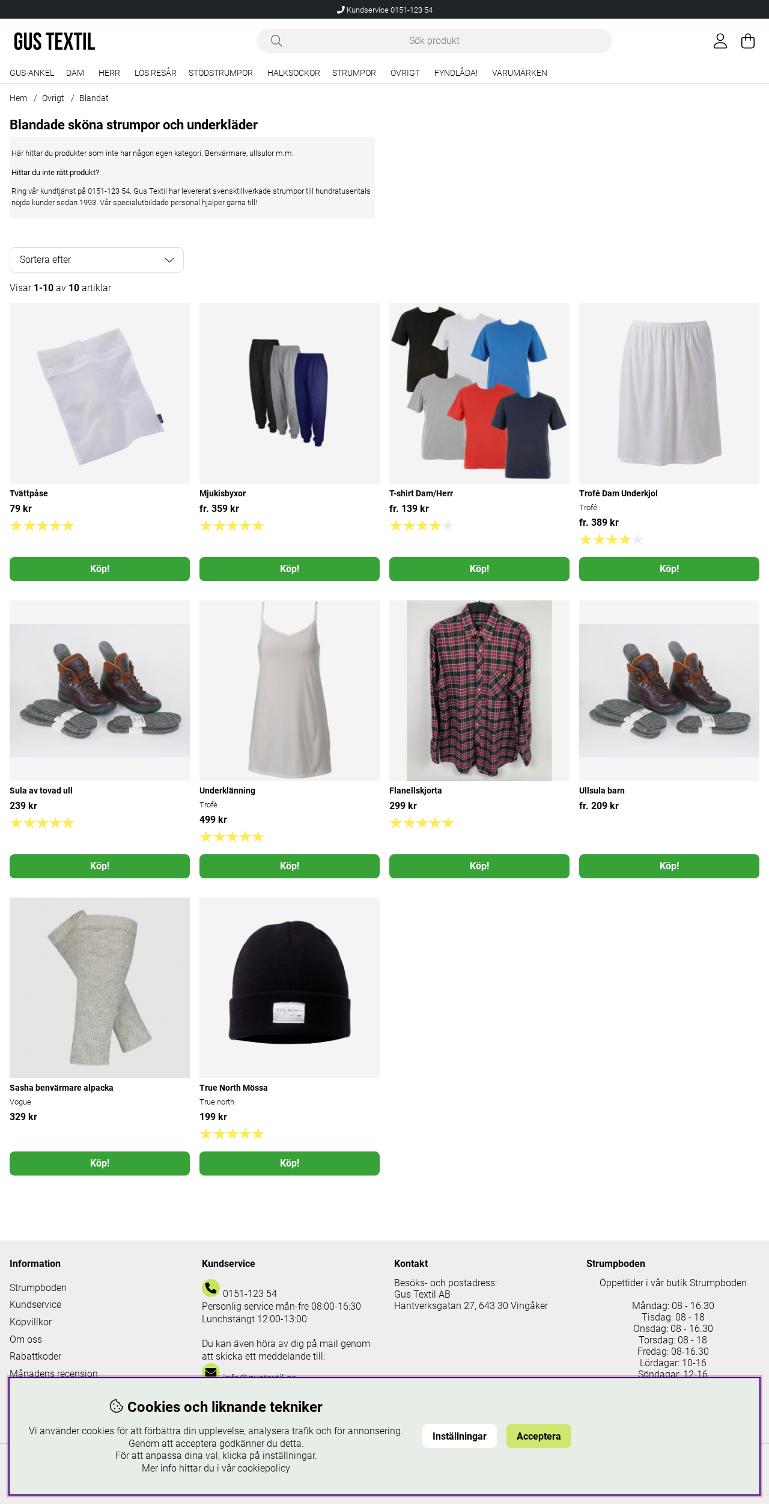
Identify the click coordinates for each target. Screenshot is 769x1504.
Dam (75, 73)
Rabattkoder (35, 1356)
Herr (109, 73)
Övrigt (405, 73)
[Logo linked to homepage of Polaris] (55, 41)
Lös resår (156, 73)
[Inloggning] (720, 41)
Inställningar (460, 1436)
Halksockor (293, 73)
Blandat (94, 98)
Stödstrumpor (221, 73)
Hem (18, 98)
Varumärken (519, 73)
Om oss (26, 1339)
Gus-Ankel (32, 73)
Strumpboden (38, 1287)
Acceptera (539, 1436)
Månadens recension (54, 1373)
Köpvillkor (31, 1322)
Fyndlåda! (456, 73)
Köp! (99, 569)
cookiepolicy (263, 1468)
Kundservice (35, 1304)
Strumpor (354, 73)
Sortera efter (45, 259)
